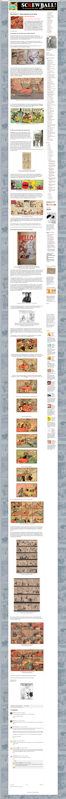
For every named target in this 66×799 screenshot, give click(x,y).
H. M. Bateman (49, 97)
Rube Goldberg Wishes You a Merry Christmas (53, 430)
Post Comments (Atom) (18, 786)
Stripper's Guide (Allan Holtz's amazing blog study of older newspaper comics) (51, 246)
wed (22, 707)
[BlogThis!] (25, 705)
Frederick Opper (50, 12)
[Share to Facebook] (27, 705)
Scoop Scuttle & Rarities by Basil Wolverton (51, 169)
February (50, 197)
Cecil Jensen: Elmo (50, 74)
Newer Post (12, 784)
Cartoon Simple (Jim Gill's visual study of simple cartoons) (50, 239)
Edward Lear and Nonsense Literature (50, 237)
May (49, 193)
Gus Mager (49, 19)
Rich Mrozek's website (38, 227)
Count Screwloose (50, 75)
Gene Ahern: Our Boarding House (50, 83)
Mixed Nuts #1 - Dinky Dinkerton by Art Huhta (51, 185)
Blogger (37, 792)
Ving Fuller (49, 123)
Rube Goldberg (49, 21)
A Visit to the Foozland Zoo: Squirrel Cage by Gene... (51, 166)
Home (27, 784)
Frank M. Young (15, 726)
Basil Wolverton (49, 62)
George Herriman (50, 20)
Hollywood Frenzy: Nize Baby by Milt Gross (51, 175)
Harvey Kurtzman (50, 101)
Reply (14, 717)
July (49, 158)
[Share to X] (26, 705)
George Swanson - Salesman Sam (50, 92)
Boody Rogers (49, 31)
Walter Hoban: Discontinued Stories (50, 132)
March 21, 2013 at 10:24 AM (26, 762)
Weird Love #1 (19, 221)
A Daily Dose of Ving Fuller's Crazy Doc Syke (51, 190)
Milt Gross (49, 25)
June (49, 159)
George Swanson (50, 27)
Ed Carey (48, 78)
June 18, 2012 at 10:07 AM (20, 712)
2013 (48, 148)
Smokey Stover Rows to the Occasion (51, 163)
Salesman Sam (49, 113)
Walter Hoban (49, 22)
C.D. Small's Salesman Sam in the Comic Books (52, 182)
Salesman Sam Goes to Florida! (51, 188)
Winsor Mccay (49, 140)
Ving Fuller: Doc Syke (50, 124)
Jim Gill (14, 712)
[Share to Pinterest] (28, 705)
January (49, 198)
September (50, 155)
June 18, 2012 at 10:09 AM (20, 720)
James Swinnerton (50, 102)
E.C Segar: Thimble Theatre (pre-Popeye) (50, 77)
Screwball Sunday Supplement (50, 116)
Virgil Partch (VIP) (50, 127)
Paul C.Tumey (17, 762)
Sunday (48, 118)
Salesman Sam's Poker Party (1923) (51, 161)
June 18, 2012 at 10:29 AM (23, 726)
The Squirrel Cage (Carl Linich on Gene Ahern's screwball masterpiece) (51, 250)
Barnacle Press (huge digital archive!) (50, 235)
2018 (48, 144)
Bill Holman (49, 30)
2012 (48, 149)
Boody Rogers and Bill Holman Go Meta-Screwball (51, 179)
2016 (48, 145)
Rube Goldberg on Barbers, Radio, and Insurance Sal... (52, 172)
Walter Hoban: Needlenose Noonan (50, 136)
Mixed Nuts (30, 677)
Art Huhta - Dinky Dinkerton (17, 707)
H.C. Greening (49, 98)
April (49, 194)
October (49, 153)
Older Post (41, 784)
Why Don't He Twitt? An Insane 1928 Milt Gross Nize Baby (54, 442)
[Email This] (24, 705)
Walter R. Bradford (50, 15)
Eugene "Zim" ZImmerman (49, 14)
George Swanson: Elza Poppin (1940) (51, 95)
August (49, 156)
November (50, 152)
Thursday (48, 120)
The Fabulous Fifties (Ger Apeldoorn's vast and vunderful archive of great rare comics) (51, 243)
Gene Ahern (49, 26)
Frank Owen (49, 81)
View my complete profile (50, 55)
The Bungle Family (50, 119)
